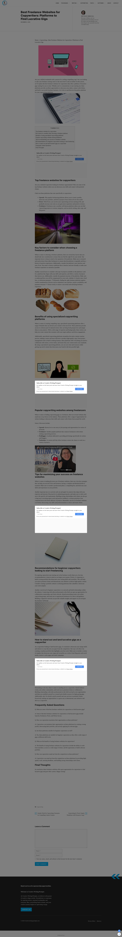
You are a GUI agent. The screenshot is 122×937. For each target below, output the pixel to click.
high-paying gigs (79, 694)
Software (101, 3)
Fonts (92, 3)
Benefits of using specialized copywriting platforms (49, 135)
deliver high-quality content (78, 581)
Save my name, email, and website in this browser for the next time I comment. (59, 859)
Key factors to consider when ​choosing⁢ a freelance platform (52, 133)
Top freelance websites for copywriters (46, 131)
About (109, 3)
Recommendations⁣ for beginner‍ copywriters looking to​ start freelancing (55, 141)
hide (58, 128)
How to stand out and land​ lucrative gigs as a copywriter (51, 143)
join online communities (46, 690)
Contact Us (26, 909)
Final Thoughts (40, 147)
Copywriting (84, 3)
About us (99, 921)
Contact (116, 3)
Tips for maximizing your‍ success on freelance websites (51, 139)
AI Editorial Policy (61, 935)
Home (57, 3)
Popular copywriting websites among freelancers (49, 137)
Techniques (64, 3)
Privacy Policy (91, 921)
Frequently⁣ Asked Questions (43, 145)
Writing (74, 3)
